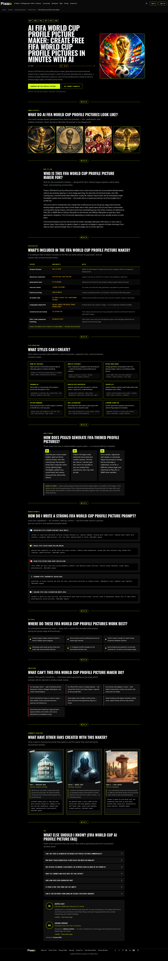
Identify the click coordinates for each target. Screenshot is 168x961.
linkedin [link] (130, 950)
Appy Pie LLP (86, 954)
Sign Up (162, 3)
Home (4, 10)
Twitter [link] (119, 950)
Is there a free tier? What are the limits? (61, 887)
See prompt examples (72, 86)
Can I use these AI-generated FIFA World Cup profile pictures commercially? (74, 854)
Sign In (153, 3)
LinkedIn (57, 917)
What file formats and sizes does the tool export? (64, 874)
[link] (31, 950)
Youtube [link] (134, 950)
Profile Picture (32, 10)
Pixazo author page (66, 917)
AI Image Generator (20, 10)
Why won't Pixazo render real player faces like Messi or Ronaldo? (70, 860)
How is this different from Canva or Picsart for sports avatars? (70, 894)
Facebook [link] (115, 950)
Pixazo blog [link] (126, 950)
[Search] (146, 3)
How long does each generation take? (59, 880)
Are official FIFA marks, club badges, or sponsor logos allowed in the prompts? (76, 867)
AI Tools (10, 10)
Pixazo (79, 954)
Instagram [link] (138, 950)
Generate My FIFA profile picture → (44, 86)
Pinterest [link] (123, 950)
